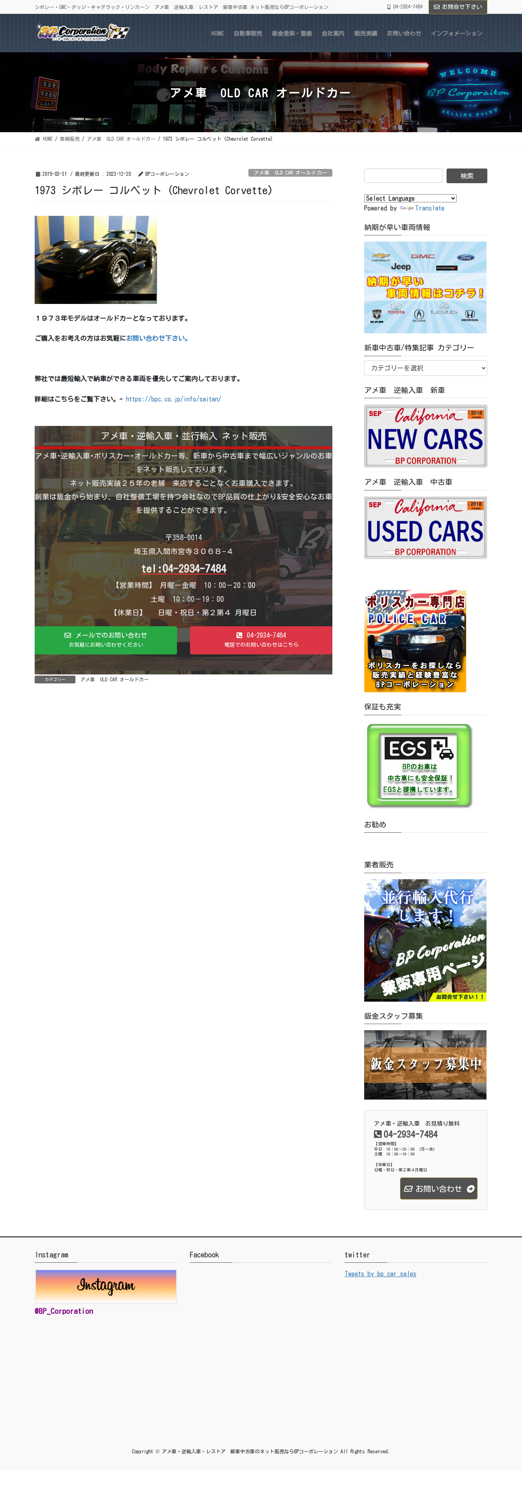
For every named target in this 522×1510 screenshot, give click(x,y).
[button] (106, 640)
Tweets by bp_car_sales (380, 1274)
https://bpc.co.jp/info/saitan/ (173, 399)
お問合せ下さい (462, 7)
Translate (430, 208)
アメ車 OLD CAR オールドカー (290, 172)
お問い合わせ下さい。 (158, 338)
